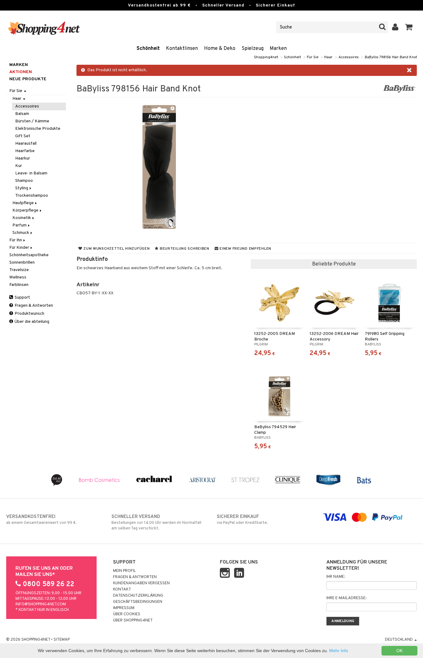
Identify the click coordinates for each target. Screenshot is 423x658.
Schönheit (148, 49)
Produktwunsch (29, 313)
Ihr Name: (335, 576)
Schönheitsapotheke (29, 255)
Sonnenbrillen (22, 262)
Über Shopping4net (133, 620)
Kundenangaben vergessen (141, 583)
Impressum (123, 608)
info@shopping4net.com (40, 604)
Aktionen (20, 72)
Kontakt (122, 589)
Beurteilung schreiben (184, 248)
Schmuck (21, 232)
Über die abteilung (31, 321)
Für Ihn (16, 240)
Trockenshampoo (31, 195)
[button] (409, 27)
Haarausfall (26, 143)
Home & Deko (219, 49)
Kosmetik (22, 218)
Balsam (22, 113)
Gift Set (22, 136)
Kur (18, 166)
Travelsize (19, 270)
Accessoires (348, 57)
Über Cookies (126, 614)
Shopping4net (266, 57)
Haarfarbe (25, 151)
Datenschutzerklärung (138, 595)
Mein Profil (124, 570)
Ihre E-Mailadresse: (346, 598)
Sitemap (62, 639)
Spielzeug (253, 49)
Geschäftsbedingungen (137, 601)
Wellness (17, 277)
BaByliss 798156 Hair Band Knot (390, 57)
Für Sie (312, 57)
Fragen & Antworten (33, 305)
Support (22, 297)
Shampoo (24, 180)
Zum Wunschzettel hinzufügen (116, 248)
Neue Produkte (27, 79)
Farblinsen (18, 284)
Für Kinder (19, 247)
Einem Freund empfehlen (245, 248)
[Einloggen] (395, 27)
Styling (22, 188)
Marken (278, 49)
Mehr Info (338, 650)
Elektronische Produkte (37, 128)
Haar (328, 57)
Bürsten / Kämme (32, 121)
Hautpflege (23, 203)
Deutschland (399, 639)
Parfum (20, 225)
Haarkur (22, 158)
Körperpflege (25, 210)
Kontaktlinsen (182, 49)
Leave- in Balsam (31, 173)
